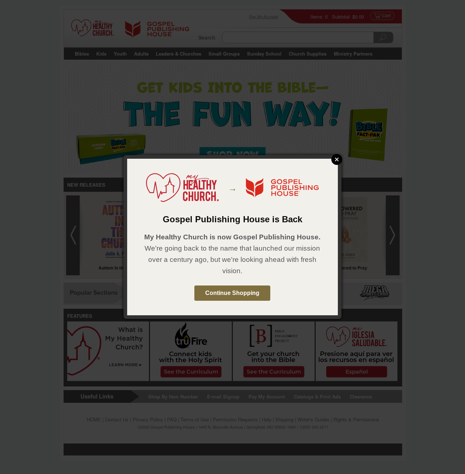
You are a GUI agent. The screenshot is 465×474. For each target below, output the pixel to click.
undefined (336, 159)
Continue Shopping (232, 293)
